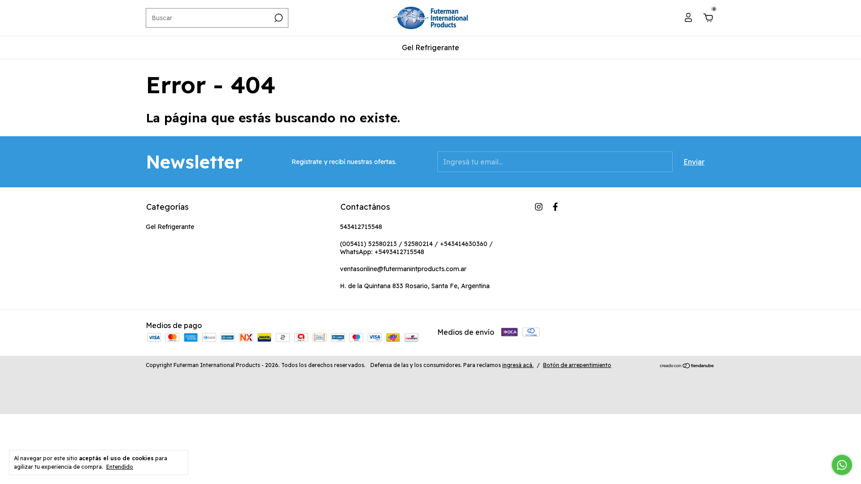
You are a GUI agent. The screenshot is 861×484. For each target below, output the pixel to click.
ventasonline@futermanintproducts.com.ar (403, 269)
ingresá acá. (518, 365)
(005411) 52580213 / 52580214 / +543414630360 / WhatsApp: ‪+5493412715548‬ (416, 248)
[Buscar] (278, 18)
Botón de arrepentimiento (577, 365)
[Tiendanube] (687, 366)
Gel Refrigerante (430, 47)
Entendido (119, 466)
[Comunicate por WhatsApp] (842, 465)
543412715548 (361, 227)
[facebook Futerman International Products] (555, 207)
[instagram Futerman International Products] (539, 207)
